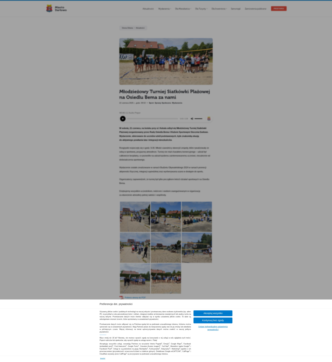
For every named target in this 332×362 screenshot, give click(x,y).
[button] (212, 313)
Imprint (102, 358)
